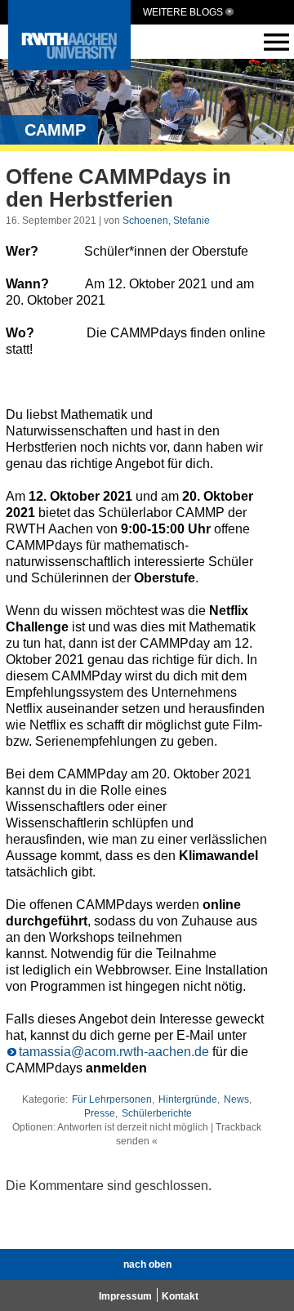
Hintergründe (187, 1099)
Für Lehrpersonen (112, 1099)
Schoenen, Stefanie (166, 220)
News (236, 1099)
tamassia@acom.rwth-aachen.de (114, 1052)
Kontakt (180, 1296)
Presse (99, 1113)
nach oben (147, 1264)
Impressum (125, 1296)
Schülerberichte (157, 1113)
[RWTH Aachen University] (69, 66)
